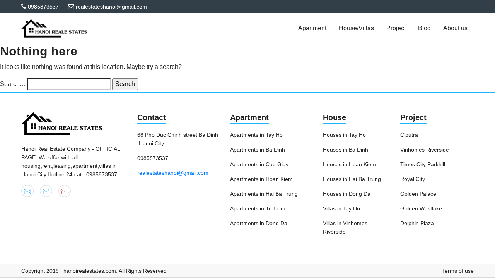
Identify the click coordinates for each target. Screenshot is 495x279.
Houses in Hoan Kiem (349, 164)
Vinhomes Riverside (424, 149)
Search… (13, 84)
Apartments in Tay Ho (256, 135)
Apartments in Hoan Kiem (261, 179)
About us (455, 28)
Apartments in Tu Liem (257, 208)
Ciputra (409, 135)
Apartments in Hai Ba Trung (264, 194)
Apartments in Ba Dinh (257, 149)
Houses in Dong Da (346, 194)
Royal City (412, 179)
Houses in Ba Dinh (345, 149)
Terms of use (458, 271)
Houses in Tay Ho (344, 135)
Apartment (249, 117)
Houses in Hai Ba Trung (352, 179)
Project (413, 117)
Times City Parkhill (422, 164)
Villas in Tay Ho (341, 208)
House (334, 117)
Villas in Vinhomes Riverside (345, 227)
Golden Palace (418, 194)
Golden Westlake (421, 208)
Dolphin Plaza (417, 223)
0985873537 (43, 6)
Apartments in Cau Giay (259, 164)
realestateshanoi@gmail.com (172, 173)
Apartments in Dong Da (258, 223)
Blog (424, 28)
